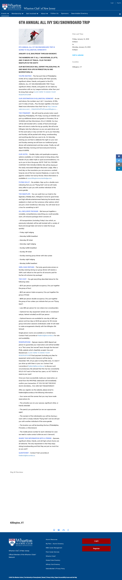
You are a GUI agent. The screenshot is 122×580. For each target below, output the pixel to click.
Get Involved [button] (31, 14)
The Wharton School (18, 577)
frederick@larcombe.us (46, 335)
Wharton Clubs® (51, 556)
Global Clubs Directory (53, 560)
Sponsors (65, 13)
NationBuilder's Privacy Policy (55, 568)
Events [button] (4, 14)
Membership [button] (17, 14)
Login (112, 3)
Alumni (44, 577)
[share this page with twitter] (119, 160)
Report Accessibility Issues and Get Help (66, 577)
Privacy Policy (50, 577)
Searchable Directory (79, 13)
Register (119, 3)
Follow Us (54, 13)
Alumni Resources (51, 539)
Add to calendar (78, 55)
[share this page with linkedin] (119, 169)
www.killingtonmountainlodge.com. (39, 178)
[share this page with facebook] (119, 156)
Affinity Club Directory (53, 564)
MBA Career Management (54, 548)
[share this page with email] (119, 165)
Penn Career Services (52, 552)
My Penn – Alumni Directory (55, 544)
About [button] (43, 14)
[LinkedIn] (120, 14)
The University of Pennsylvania (32, 577)
